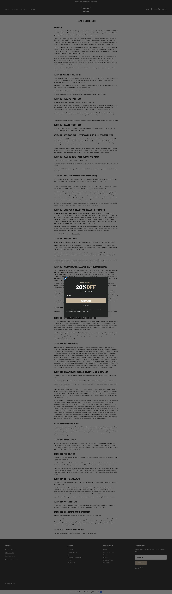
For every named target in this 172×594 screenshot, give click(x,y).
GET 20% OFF (86, 301)
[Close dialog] (65, 278)
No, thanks (86, 305)
